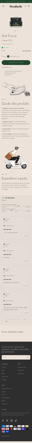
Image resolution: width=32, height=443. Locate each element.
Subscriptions (21, 373)
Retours (3, 373)
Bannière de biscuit (7, 388)
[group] (16, 198)
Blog (3, 370)
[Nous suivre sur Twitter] (7, 420)
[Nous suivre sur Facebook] (3, 420)
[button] (6, 319)
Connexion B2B (22, 367)
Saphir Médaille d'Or (7, 44)
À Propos (4, 379)
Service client (5, 376)
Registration (21, 370)
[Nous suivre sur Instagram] (11, 420)
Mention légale (6, 398)
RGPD (3, 401)
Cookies (4, 391)
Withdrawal (5, 404)
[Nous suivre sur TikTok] (16, 420)
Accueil (4, 367)
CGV (3, 394)
